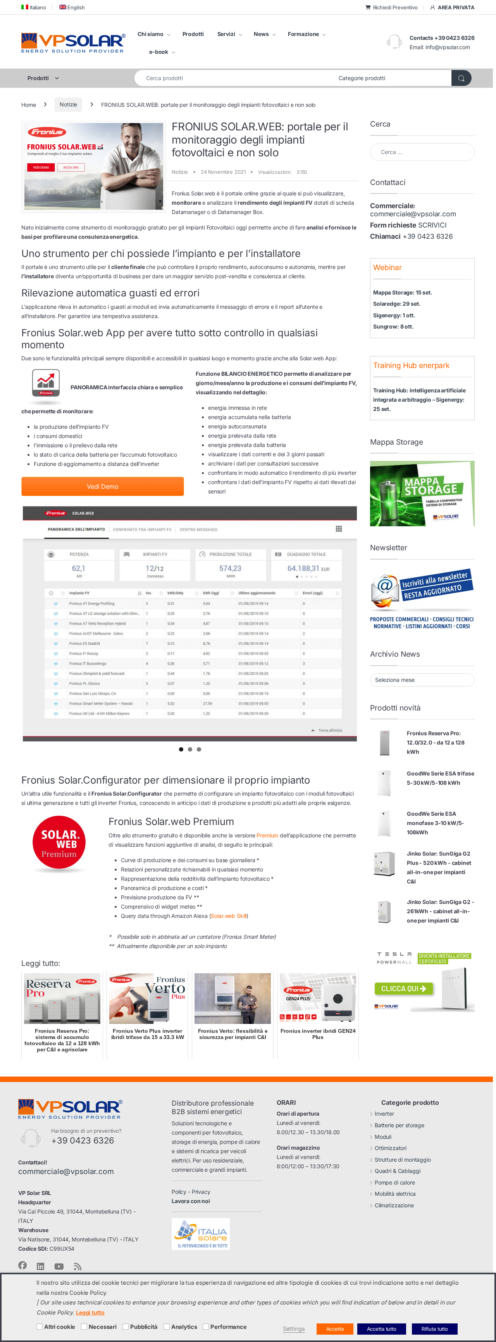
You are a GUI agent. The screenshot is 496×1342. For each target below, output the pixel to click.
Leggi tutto (90, 1312)
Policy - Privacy (191, 1189)
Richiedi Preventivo (395, 7)
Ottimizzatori (390, 1146)
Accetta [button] (335, 1329)
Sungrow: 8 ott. (393, 326)
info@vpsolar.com (447, 47)
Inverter (384, 1111)
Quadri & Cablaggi (397, 1169)
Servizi (226, 34)
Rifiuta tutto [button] (435, 1329)
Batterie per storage (399, 1122)
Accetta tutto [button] (381, 1329)
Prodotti (193, 34)
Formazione (303, 34)
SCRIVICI (432, 225)
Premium (267, 833)
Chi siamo (151, 34)
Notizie (68, 104)
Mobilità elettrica (395, 1191)
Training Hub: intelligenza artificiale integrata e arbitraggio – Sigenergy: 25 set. (419, 399)
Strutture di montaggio (403, 1157)
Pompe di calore (395, 1180)
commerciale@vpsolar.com (413, 214)
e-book (158, 51)
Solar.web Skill (228, 914)
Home (28, 104)
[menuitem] (33, 7)
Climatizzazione (394, 1203)
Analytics (184, 1326)
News (261, 34)
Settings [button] (294, 1328)
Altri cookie (59, 1326)
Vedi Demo (103, 486)
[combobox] (234, 78)
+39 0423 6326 (428, 236)
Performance (228, 1326)
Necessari (103, 1326)
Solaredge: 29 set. (396, 303)
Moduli (383, 1134)
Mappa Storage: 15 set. (402, 292)
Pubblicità (144, 1326)
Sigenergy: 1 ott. (394, 315)
